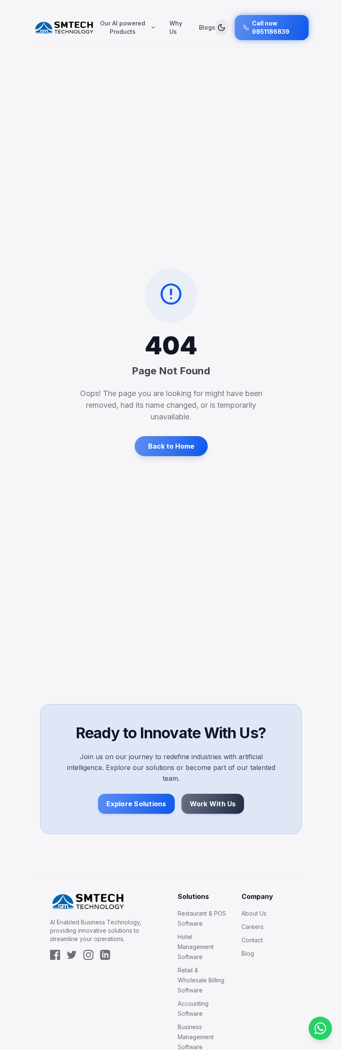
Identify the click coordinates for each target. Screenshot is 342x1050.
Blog (247, 953)
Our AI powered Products (122, 27)
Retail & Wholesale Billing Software (201, 980)
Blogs (207, 27)
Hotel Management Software (196, 946)
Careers (252, 926)
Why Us (175, 27)
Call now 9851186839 (270, 27)
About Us (254, 913)
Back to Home (171, 446)
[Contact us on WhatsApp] (320, 1028)
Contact (252, 940)
